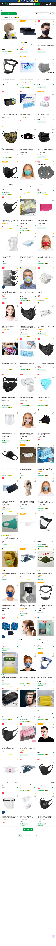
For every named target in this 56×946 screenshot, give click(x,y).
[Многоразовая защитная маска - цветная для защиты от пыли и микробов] (10, 349)
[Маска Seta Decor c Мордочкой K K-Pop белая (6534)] (10, 769)
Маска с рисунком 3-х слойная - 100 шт (45, 327)
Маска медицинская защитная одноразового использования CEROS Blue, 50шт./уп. (28, 363)
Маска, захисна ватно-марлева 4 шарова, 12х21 (27, 537)
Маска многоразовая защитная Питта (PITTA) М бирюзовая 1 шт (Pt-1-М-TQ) (10, 538)
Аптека (6, 8)
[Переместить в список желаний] (17, 21)
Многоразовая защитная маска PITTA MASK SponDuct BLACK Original (45, 783)
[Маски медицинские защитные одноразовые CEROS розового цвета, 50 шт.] (28, 734)
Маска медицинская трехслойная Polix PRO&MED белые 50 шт (27, 398)
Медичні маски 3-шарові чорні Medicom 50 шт (8, 502)
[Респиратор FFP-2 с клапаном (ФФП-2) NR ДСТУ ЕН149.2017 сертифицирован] (28, 278)
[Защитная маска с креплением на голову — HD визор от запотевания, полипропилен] (45, 592)
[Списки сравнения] (50, 4)
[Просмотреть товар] (21, 42)
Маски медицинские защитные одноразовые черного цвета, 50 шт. (9, 712)
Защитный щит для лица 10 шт (8, 433)
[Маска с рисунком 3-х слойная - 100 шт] (45, 313)
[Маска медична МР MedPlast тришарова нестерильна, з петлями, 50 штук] (28, 101)
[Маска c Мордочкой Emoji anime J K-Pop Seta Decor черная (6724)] (28, 136)
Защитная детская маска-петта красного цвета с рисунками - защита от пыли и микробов (45, 257)
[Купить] (17, 49)
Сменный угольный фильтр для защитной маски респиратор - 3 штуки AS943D (44, 185)
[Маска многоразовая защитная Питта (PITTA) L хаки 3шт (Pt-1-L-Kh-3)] (45, 559)
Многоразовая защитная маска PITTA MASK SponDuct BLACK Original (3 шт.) (10, 221)
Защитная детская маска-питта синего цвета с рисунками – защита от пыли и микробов (10, 606)
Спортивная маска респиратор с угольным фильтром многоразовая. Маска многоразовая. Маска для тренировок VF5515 (9, 398)
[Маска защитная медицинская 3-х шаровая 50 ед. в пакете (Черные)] (45, 136)
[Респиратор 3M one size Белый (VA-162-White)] (45, 278)
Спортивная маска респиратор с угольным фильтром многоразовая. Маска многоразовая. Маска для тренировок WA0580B (45, 45)
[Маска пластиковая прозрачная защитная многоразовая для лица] (28, 488)
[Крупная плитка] (51, 14)
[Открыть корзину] (53, 4)
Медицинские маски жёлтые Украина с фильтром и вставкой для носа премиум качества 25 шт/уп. (45, 712)
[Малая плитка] (53, 14)
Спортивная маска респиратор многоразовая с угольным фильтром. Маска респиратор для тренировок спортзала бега (28, 327)
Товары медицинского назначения (16, 8)
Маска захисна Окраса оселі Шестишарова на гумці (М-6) (26, 469)
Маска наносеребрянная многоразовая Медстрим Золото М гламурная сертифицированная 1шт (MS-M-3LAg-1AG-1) (9, 573)
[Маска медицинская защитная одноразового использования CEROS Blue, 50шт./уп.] (28, 349)
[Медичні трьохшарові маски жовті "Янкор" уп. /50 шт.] (10, 101)
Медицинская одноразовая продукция (33, 8)
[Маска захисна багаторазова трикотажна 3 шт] (45, 420)
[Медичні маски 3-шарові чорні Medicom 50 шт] (10, 488)
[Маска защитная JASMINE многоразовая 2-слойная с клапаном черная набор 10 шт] (10, 171)
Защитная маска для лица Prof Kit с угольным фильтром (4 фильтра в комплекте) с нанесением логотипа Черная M (28, 606)
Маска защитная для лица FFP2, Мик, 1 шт (10, 45)
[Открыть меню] (2, 4)
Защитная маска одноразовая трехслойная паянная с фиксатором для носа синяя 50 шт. (28, 80)
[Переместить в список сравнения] (17, 24)
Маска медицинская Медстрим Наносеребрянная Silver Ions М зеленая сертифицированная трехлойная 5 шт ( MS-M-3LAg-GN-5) (45, 641)
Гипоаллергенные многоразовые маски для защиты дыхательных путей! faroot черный (44, 817)
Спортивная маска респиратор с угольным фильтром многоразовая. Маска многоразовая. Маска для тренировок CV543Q (45, 363)
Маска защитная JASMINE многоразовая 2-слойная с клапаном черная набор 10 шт (10, 185)
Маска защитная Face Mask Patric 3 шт (9, 469)
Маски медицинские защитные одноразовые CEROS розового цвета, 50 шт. (28, 748)
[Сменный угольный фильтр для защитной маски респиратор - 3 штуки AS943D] (45, 171)
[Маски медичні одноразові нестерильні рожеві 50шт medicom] (45, 101)
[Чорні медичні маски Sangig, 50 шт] (28, 31)
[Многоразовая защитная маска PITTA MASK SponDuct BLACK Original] (45, 769)
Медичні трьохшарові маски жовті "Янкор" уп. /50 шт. (9, 115)
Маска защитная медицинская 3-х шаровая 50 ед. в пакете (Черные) (45, 150)
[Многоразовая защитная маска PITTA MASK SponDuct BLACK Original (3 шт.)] (10, 207)
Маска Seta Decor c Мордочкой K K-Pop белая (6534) (10, 783)
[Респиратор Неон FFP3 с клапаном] (45, 734)
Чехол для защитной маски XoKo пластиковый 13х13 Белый (27, 257)
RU (42, 4)
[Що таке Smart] (20, 17)
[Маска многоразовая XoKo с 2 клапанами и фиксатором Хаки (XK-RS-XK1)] (10, 136)
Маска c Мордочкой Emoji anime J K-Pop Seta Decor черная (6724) (28, 150)
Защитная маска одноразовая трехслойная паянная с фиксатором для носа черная (28, 783)
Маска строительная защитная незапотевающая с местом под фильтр (8, 80)
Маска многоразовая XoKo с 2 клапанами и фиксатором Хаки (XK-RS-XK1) (10, 150)
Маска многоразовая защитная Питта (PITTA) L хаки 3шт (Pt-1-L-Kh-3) (45, 573)
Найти (37, 4)
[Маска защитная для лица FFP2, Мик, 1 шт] (10, 31)
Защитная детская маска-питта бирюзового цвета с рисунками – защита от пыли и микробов (27, 185)
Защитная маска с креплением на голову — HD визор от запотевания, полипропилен (45, 606)
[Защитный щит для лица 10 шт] (10, 420)
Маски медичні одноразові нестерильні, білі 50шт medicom (27, 817)
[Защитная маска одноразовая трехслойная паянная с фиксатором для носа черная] (28, 769)
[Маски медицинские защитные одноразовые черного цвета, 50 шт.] (10, 698)
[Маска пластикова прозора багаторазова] (10, 313)
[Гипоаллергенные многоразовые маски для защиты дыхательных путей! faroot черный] (45, 803)
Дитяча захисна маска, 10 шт (43, 397)
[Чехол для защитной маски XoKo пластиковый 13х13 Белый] (28, 243)
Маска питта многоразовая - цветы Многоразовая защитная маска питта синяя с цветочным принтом (28, 677)
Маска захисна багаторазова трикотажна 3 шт (43, 434)
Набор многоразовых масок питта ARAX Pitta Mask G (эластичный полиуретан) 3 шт (9, 292)
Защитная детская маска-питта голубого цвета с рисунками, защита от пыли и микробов (45, 502)
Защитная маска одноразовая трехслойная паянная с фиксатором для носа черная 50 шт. (28, 573)
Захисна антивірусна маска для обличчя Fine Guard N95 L (8, 641)
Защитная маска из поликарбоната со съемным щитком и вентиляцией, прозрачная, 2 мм (10, 817)
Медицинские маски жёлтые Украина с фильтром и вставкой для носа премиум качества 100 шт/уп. (10, 677)
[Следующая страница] (52, 835)
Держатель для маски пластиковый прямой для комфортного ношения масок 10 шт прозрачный (27, 641)
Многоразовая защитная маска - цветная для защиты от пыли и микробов (9, 363)
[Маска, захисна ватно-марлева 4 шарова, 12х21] (28, 523)
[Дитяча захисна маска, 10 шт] (45, 384)
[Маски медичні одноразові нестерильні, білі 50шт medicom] (28, 803)
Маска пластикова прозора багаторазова (8, 327)
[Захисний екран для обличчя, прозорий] (10, 243)
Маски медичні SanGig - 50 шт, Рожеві (44, 221)
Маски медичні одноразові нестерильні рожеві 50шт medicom (45, 115)
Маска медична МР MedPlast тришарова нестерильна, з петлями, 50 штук (28, 115)
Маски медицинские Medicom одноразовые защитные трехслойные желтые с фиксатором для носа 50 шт (28, 221)
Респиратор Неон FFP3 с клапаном (45, 747)
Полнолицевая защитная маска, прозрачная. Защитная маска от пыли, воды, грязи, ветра (27, 712)
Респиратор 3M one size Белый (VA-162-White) (45, 292)
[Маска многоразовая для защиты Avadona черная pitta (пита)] (10, 734)
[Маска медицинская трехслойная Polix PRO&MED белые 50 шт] (28, 384)
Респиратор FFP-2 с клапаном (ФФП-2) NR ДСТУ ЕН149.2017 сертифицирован (26, 292)
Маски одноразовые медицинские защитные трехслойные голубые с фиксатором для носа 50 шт (45, 469)
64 (36, 835)
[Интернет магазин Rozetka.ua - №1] (6, 4)
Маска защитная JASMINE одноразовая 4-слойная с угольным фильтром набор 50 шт (45, 80)
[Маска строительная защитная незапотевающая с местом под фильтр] (10, 66)
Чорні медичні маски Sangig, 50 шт (27, 44)
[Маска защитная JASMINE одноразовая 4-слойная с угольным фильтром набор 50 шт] (45, 66)
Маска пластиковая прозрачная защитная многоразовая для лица (27, 502)
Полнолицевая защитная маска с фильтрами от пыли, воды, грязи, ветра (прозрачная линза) (44, 537)
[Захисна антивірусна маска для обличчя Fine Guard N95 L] (10, 627)
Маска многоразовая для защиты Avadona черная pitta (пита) (9, 748)
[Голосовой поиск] (33, 4)
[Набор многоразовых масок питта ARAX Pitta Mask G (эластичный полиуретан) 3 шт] (10, 278)
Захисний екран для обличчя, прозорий (8, 257)
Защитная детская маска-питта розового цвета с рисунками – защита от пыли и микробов (26, 434)
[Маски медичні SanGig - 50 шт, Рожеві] (45, 207)
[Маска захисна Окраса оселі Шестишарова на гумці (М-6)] (28, 455)
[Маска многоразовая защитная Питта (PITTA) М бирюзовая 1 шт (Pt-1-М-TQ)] (10, 523)
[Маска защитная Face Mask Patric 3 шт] (10, 455)
